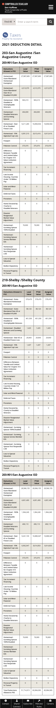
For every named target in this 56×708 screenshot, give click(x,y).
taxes (15, 35)
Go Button (50, 21)
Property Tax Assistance (12, 38)
